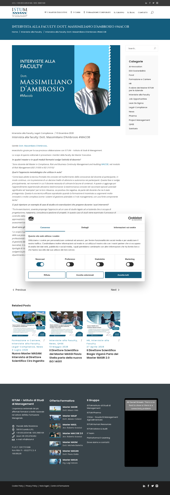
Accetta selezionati (85, 275)
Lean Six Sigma (136, 103)
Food (131, 75)
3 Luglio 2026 (20, 350)
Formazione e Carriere (26, 340)
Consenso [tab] (45, 227)
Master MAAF (70, 415)
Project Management (139, 120)
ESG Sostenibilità (137, 70)
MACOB (104, 164)
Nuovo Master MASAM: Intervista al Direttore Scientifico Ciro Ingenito (28, 357)
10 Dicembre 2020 (65, 133)
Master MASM (70, 442)
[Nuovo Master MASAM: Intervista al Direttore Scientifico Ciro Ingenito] (28, 323)
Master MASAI (70, 459)
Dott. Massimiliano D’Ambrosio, (33, 145)
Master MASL (70, 424)
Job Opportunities (138, 98)
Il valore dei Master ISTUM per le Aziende (141, 89)
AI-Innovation (135, 66)
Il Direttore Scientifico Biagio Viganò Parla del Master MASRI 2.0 (102, 354)
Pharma (133, 115)
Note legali (44, 486)
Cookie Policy (18, 486)
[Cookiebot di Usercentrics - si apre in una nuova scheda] (130, 219)
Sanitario (133, 128)
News (40, 346)
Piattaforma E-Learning (98, 437)
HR (88, 340)
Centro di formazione (60, 486)
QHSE (60, 343)
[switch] (70, 264)
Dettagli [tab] (85, 227)
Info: (28, 3)
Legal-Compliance (44, 133)
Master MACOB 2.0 (73, 433)
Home (15, 31)
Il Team (90, 433)
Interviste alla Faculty (31, 31)
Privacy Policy (31, 486)
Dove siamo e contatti (98, 442)
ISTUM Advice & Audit (97, 428)
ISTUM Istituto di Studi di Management (98, 406)
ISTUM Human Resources (99, 424)
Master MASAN (70, 450)
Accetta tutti (123, 275)
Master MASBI (70, 407)
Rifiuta (47, 275)
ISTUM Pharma (94, 412)
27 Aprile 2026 (95, 346)
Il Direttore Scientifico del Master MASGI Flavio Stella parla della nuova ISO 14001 (65, 355)
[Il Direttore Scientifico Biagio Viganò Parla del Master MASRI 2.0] (103, 323)
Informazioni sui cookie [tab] (125, 227)
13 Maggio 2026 (58, 346)
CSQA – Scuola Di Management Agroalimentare (102, 418)
